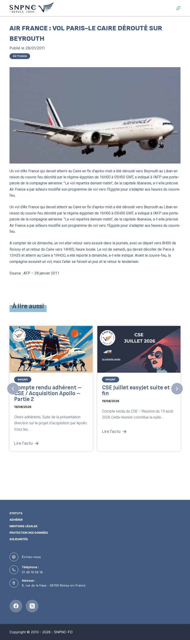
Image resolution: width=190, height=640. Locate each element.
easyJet (23, 379)
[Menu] (178, 8)
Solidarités (19, 539)
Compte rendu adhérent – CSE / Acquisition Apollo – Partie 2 (48, 393)
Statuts (16, 513)
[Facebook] (16, 606)
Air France (20, 56)
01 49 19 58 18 (32, 572)
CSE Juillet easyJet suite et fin (136, 390)
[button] (13, 388)
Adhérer (16, 519)
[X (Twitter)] (32, 606)
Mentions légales (24, 526)
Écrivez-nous (31, 557)
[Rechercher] (170, 8)
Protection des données (29, 532)
